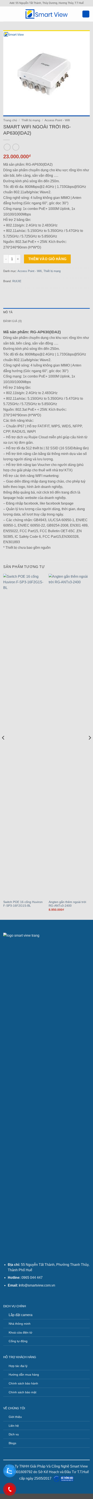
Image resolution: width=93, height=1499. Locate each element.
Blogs (12, 1443)
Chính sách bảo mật (22, 1392)
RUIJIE (16, 281)
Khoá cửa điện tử (20, 1332)
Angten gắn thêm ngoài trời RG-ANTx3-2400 (67, 904)
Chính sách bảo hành (23, 1383)
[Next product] (7, 147)
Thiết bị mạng (30, 120)
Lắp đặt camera (20, 1315)
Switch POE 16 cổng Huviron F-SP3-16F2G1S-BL (23, 904)
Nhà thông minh (19, 1323)
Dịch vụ (14, 1434)
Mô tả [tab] (8, 312)
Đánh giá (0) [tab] (12, 321)
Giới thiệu (15, 1417)
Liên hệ (14, 1425)
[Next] (89, 746)
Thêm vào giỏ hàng (47, 259)
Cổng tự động (18, 1341)
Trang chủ (10, 120)
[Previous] (3, 746)
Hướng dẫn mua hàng (24, 1374)
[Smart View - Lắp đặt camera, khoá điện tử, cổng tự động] (46, 14)
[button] (5, 14)
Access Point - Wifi (57, 120)
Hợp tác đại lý (18, 1366)
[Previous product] (15, 147)
